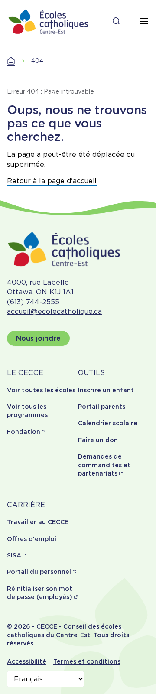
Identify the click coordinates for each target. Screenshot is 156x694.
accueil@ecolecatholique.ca (54, 311)
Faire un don (98, 440)
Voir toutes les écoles (41, 390)
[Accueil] (48, 21)
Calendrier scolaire (107, 423)
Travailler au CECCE (37, 521)
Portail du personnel (39, 571)
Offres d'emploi (31, 538)
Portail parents (101, 406)
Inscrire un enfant (106, 390)
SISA (14, 555)
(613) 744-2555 (33, 302)
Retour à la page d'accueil (52, 181)
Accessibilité (26, 661)
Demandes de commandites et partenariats (104, 465)
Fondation (23, 431)
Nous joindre (38, 338)
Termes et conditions (86, 661)
